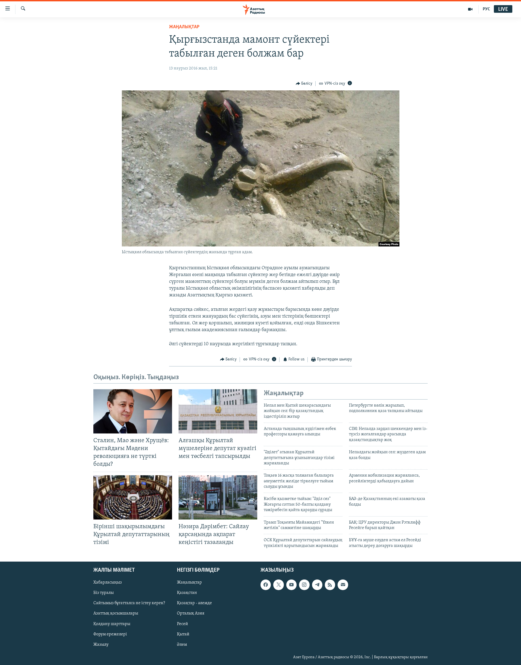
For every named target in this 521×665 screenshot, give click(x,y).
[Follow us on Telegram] (317, 585)
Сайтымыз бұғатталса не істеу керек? (129, 603)
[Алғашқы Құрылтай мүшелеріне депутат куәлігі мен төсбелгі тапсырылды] (218, 411)
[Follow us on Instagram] (304, 585)
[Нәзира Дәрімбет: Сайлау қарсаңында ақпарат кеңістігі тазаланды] (218, 497)
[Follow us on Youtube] (291, 585)
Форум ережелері (110, 634)
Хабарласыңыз (107, 583)
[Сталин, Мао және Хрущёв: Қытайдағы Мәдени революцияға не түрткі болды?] (132, 411)
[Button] (304, 83)
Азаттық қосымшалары (115, 614)
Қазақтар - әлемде (194, 603)
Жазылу (101, 644)
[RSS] (330, 585)
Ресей (182, 624)
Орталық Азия (190, 614)
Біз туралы (103, 593)
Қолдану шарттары (111, 624)
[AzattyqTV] (470, 9)
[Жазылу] (343, 585)
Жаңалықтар (189, 583)
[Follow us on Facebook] (265, 585)
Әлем (182, 644)
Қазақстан (187, 593)
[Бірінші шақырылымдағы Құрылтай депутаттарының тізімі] (132, 497)
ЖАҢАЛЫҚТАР (184, 27)
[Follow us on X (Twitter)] (278, 585)
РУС (486, 9)
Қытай (183, 634)
